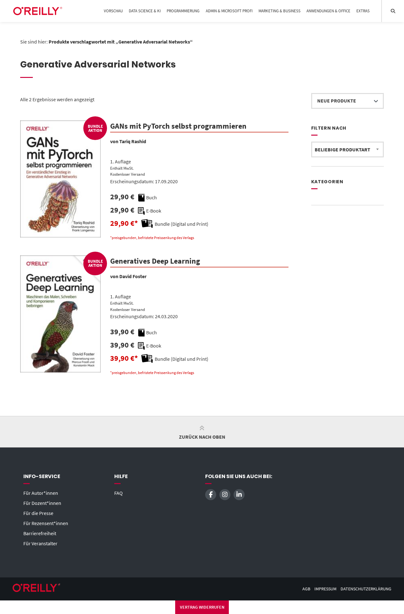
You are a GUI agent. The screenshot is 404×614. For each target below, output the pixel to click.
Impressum (325, 589)
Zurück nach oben (202, 437)
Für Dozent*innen (42, 503)
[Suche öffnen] (393, 11)
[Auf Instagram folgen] (224, 494)
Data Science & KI (145, 11)
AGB (306, 589)
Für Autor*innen (40, 493)
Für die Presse (38, 513)
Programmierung (183, 11)
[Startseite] (37, 11)
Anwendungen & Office (328, 11)
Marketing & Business (279, 11)
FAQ (118, 493)
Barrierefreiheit (39, 533)
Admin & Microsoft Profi (229, 11)
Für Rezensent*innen (45, 523)
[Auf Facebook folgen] (210, 494)
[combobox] (347, 149)
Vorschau (113, 11)
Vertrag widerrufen (202, 607)
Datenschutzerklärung (366, 589)
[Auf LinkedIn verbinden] (239, 494)
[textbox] (347, 149)
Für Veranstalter (40, 543)
